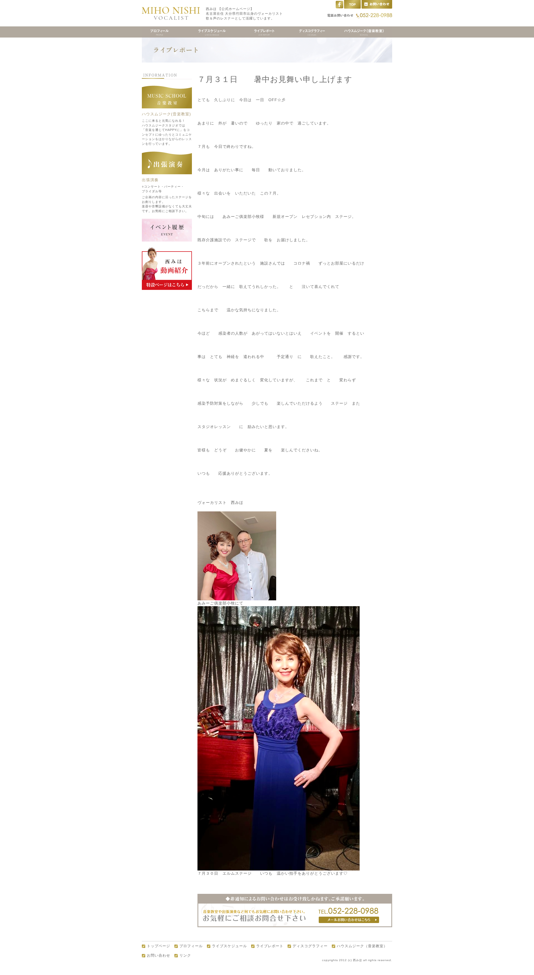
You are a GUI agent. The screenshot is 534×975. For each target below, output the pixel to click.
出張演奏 (150, 180)
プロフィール (191, 946)
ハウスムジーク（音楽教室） (362, 946)
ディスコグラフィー (310, 946)
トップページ (158, 946)
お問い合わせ (158, 955)
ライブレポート (269, 946)
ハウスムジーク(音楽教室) (166, 114)
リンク (185, 955)
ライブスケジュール (229, 946)
